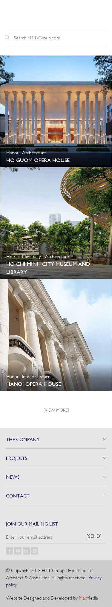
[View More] (56, 410)
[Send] (94, 535)
